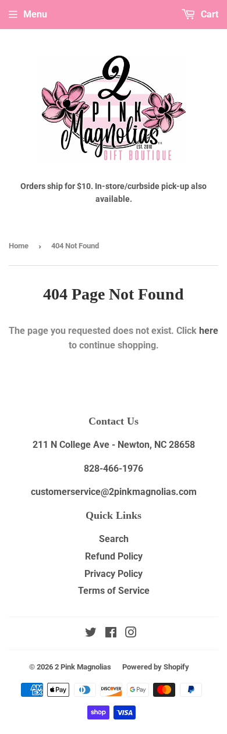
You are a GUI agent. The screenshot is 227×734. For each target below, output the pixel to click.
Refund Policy (114, 556)
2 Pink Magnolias (83, 666)
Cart (208, 14)
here (208, 330)
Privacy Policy (113, 573)
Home (19, 245)
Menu (35, 14)
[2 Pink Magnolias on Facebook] (111, 633)
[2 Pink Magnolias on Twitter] (91, 633)
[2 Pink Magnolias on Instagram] (131, 633)
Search (114, 538)
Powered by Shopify (155, 666)
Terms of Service (114, 590)
